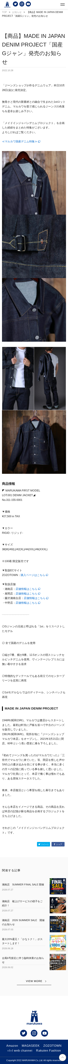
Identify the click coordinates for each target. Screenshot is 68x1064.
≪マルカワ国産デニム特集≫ (19, 141)
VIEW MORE (34, 981)
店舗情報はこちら (26, 588)
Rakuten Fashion (48, 1050)
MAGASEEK (31, 1045)
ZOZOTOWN (52, 1045)
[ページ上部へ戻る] (62, 1058)
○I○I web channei (19, 1050)
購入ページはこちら (33, 575)
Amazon (12, 1045)
